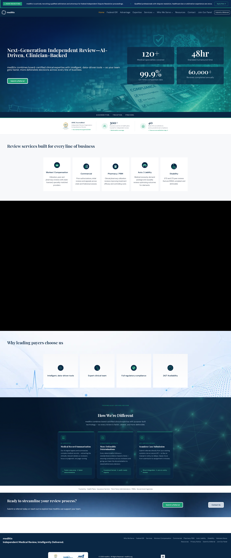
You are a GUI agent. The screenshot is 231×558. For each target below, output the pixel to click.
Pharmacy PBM (189, 538)
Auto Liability (201, 538)
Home (101, 12)
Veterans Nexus (221, 538)
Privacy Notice (196, 542)
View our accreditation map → (159, 130)
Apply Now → (221, 4)
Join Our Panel (205, 12)
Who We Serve (129, 538)
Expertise (137, 12)
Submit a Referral (222, 12)
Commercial (177, 538)
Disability (211, 538)
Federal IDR (112, 12)
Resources (180, 12)
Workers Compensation (162, 538)
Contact (192, 12)
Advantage (125, 12)
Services (149, 538)
